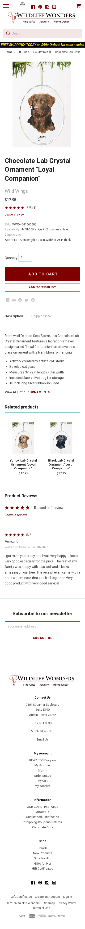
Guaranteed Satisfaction (42, 817)
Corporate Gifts (42, 827)
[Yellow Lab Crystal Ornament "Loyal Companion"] (23, 438)
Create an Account (47, 896)
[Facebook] (33, 7)
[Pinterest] (40, 7)
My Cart (43, 780)
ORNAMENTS (40, 392)
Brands (42, 848)
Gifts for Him (42, 858)
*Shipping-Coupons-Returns (42, 822)
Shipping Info (41, 316)
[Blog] (54, 7)
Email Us (42, 739)
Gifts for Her (42, 863)
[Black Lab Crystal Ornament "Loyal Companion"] (61, 438)
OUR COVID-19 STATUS (42, 806)
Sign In (42, 770)
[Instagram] (47, 7)
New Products (42, 853)
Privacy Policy (67, 903)
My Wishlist (42, 786)
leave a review (15, 214)
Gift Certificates (42, 868)
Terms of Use (41, 908)
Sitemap (49, 903)
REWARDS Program (42, 760)
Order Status (42, 775)
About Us (42, 812)
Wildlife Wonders (28, 903)
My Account (42, 765)
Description (14, 316)
